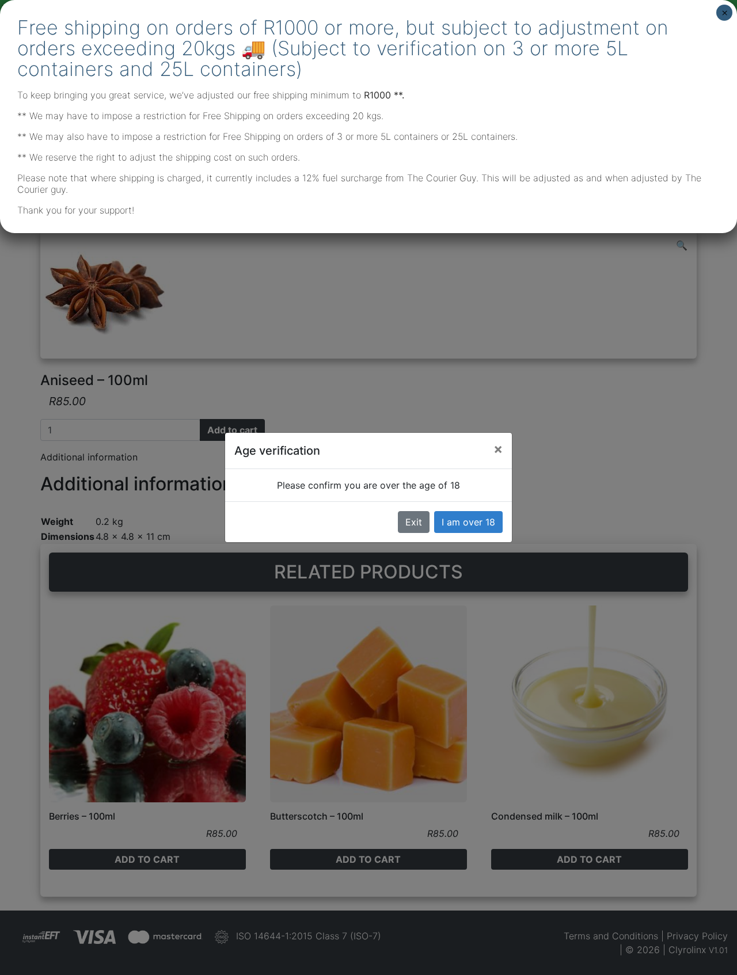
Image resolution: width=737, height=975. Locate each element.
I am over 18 (468, 522)
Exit (413, 522)
